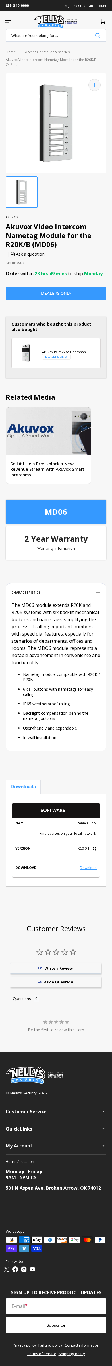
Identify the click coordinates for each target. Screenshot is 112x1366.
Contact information (82, 1345)
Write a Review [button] (59, 968)
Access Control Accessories (47, 52)
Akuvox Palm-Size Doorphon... (65, 352)
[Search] (98, 35)
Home (11, 52)
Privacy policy (24, 1345)
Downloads (23, 786)
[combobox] (56, 35)
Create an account (92, 5)
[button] (8, 21)
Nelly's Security (23, 1093)
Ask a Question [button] (58, 982)
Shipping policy (72, 1353)
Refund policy (50, 1345)
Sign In (70, 5)
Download (88, 867)
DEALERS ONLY (56, 293)
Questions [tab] (22, 998)
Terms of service (41, 1353)
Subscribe (56, 1325)
